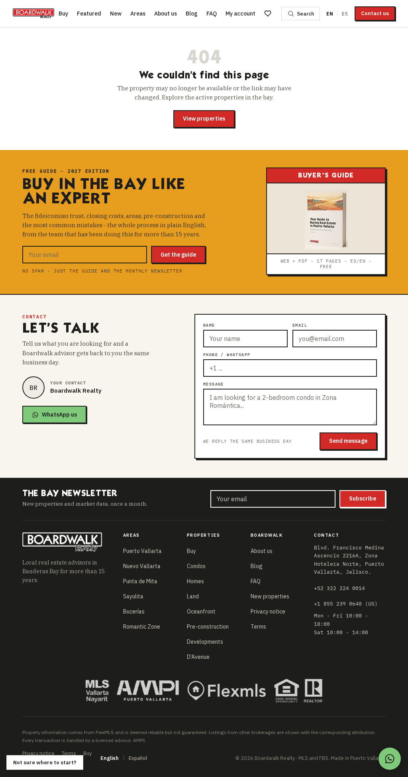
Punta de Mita (140, 581)
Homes (195, 581)
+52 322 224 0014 (339, 588)
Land (193, 596)
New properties (270, 596)
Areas (137, 13)
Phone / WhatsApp (226, 354)
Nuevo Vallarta (142, 566)
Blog (192, 13)
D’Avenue (198, 656)
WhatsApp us (59, 414)
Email (299, 325)
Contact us (375, 13)
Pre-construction (208, 626)
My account (240, 13)
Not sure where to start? (44, 762)
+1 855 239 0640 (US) (346, 603)
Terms (258, 626)
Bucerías (134, 611)
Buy (63, 13)
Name (209, 325)
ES (345, 14)
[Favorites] (268, 13)
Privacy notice (268, 611)
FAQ (211, 13)
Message (213, 384)
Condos (196, 566)
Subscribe (362, 498)
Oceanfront (201, 611)
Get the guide (178, 254)
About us (165, 13)
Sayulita (133, 596)
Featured (89, 13)
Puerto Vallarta (142, 551)
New (116, 13)
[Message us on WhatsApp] (390, 759)
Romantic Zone (141, 626)
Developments (205, 641)
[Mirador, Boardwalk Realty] (33, 13)
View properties (204, 118)
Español (138, 758)
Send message (348, 440)
